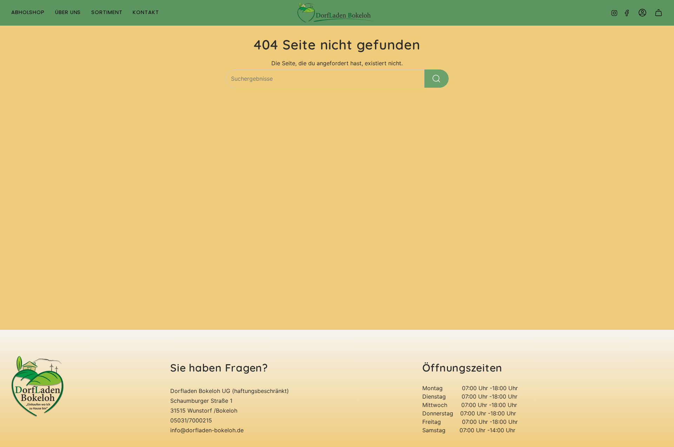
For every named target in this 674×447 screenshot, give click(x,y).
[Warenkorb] (658, 13)
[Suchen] (436, 78)
